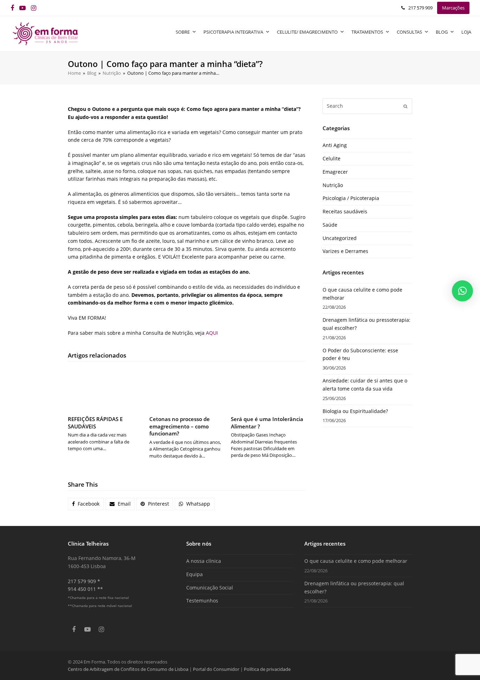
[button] (86, 504)
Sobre (183, 32)
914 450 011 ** (85, 589)
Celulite (331, 158)
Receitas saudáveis (345, 211)
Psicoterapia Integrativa (233, 32)
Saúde (330, 224)
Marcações (453, 8)
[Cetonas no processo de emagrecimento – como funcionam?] (186, 389)
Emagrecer (335, 171)
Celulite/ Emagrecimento (307, 32)
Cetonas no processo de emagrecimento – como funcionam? (179, 426)
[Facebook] (12, 8)
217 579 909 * (84, 581)
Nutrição (333, 185)
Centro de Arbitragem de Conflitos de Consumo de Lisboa (128, 669)
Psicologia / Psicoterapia (351, 198)
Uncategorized (340, 238)
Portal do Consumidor (216, 669)
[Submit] (405, 105)
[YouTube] (22, 8)
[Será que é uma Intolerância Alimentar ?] (268, 389)
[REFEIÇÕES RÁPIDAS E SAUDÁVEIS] (105, 389)
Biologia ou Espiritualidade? (355, 411)
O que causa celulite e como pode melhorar (355, 561)
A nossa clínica (203, 561)
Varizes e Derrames (345, 251)
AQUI (212, 332)
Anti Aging (335, 145)
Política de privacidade (267, 669)
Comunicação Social (209, 587)
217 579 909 (420, 8)
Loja (466, 32)
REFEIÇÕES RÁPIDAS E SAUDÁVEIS (95, 422)
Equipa (194, 574)
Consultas (409, 32)
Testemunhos (202, 600)
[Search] (367, 106)
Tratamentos (367, 32)
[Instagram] (33, 8)
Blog (442, 32)
